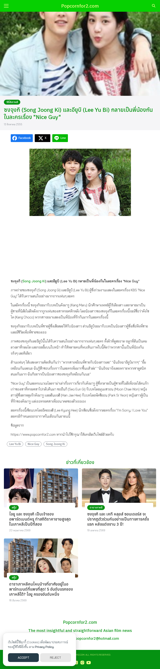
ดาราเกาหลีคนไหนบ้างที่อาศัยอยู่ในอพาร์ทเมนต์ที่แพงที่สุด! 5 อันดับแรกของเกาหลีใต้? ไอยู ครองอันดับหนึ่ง (41, 589)
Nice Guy (33, 444)
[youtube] (88, 662)
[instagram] (82, 662)
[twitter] (76, 662)
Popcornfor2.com (80, 6)
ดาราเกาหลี (96, 507)
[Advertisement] (80, 247)
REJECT (55, 657)
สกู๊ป (14, 507)
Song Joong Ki (33, 281)
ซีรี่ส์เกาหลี (12, 102)
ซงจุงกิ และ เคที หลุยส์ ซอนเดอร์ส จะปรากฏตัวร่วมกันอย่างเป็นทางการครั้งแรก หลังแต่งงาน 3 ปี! (118, 519)
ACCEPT (23, 657)
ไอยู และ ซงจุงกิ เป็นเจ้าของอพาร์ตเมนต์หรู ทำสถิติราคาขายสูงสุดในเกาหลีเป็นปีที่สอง (40, 519)
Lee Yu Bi (15, 444)
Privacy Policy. (44, 647)
